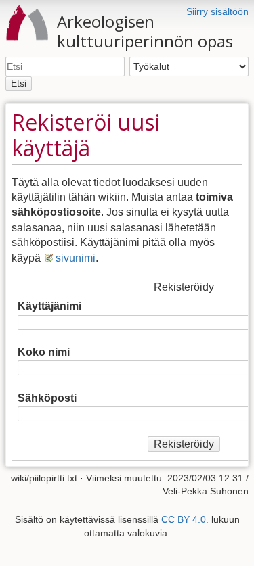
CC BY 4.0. (185, 519)
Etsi (18, 83)
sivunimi (76, 258)
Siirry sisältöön (217, 11)
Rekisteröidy (184, 444)
